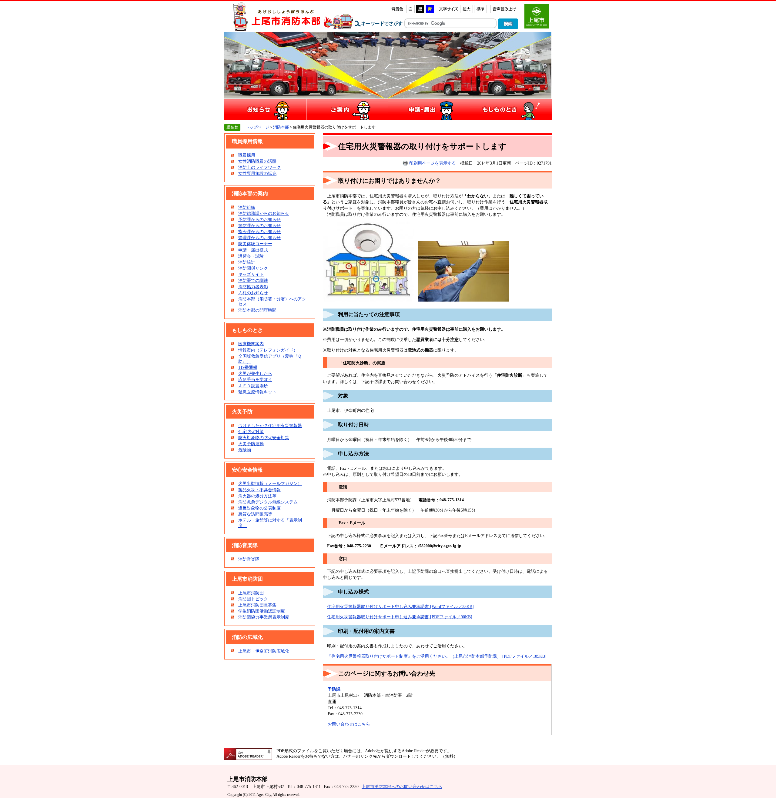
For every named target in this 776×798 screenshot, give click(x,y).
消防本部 (281, 127)
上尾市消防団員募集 (257, 605)
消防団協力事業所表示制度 (263, 617)
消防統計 (246, 262)
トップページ (257, 127)
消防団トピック (253, 598)
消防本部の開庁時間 (257, 310)
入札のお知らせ (253, 292)
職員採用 (246, 155)
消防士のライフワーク (259, 167)
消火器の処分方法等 (257, 495)
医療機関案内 (251, 343)
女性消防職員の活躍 (257, 161)
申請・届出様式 (253, 250)
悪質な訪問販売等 (255, 514)
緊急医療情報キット (257, 391)
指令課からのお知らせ (259, 231)
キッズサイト (251, 274)
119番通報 (247, 367)
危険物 (244, 449)
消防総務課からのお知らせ (263, 213)
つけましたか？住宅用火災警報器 (270, 425)
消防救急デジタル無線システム (268, 501)
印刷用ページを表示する (432, 163)
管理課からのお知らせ (259, 237)
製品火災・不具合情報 (259, 489)
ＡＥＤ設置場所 (253, 385)
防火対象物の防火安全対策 (263, 437)
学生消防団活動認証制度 (261, 611)
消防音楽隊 (248, 559)
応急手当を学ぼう (255, 379)
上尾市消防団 (251, 592)
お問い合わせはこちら (349, 724)
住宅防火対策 (251, 431)
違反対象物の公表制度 (259, 508)
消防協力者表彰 (253, 286)
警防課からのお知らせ (259, 225)
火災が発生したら (255, 373)
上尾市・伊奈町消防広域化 (263, 651)
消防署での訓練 (253, 280)
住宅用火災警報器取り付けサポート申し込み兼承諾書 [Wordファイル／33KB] (400, 606)
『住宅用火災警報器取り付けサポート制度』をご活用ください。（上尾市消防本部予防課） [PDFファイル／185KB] (437, 656)
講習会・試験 (251, 256)
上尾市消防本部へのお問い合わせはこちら (402, 786)
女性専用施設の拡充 (257, 173)
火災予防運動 (251, 443)
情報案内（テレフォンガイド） (268, 350)
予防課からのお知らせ (259, 219)
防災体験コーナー (255, 243)
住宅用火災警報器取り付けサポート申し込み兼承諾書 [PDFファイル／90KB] (399, 616)
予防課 (334, 689)
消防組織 (246, 207)
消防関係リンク (253, 268)
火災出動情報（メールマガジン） (270, 483)
